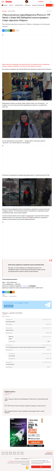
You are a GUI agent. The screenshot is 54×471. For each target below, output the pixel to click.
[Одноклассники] (13, 30)
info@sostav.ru (49, 452)
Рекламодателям (24, 458)
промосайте (30, 216)
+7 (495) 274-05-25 (48, 453)
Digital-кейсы (9, 391)
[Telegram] (6, 30)
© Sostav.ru (11, 461)
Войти (3, 316)
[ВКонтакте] (3, 30)
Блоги (11, 5)
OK (41, 466)
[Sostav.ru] (11, 1)
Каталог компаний (38, 5)
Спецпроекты (19, 5)
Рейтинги (28, 5)
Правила (7, 316)
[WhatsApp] (8, 30)
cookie (43, 460)
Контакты (17, 458)
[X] (11, 30)
